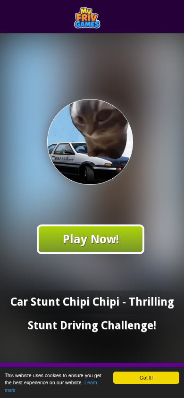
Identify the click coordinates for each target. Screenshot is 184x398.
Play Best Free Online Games (109, 17)
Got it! (146, 377)
